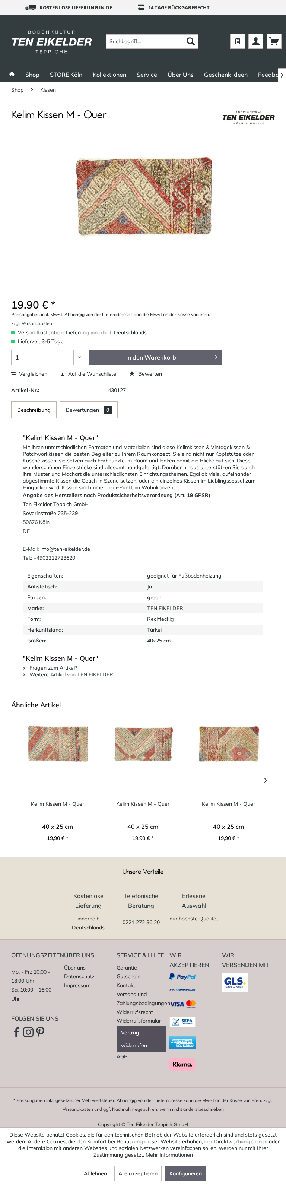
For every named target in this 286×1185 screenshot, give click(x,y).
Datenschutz (79, 976)
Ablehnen (95, 1173)
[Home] (12, 74)
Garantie (127, 967)
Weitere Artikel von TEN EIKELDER (70, 674)
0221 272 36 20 (141, 922)
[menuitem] (152, 41)
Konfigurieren (185, 1173)
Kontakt (126, 985)
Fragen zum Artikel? (52, 667)
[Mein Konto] (255, 41)
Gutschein (128, 976)
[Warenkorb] (274, 41)
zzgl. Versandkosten (31, 323)
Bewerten (149, 373)
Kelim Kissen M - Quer (57, 803)
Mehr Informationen (169, 1154)
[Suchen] (190, 41)
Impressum (77, 985)
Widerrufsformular (139, 1020)
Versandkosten (78, 1109)
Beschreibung (34, 410)
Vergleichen (32, 373)
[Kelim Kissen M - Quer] (57, 744)
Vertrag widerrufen (134, 1039)
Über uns (75, 967)
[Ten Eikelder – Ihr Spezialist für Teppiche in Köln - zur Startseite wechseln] (52, 41)
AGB (122, 1056)
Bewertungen (87, 410)
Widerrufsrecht (135, 1012)
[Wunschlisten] (237, 41)
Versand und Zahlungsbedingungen (141, 999)
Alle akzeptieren (138, 1173)
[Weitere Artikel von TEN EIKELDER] (248, 123)
